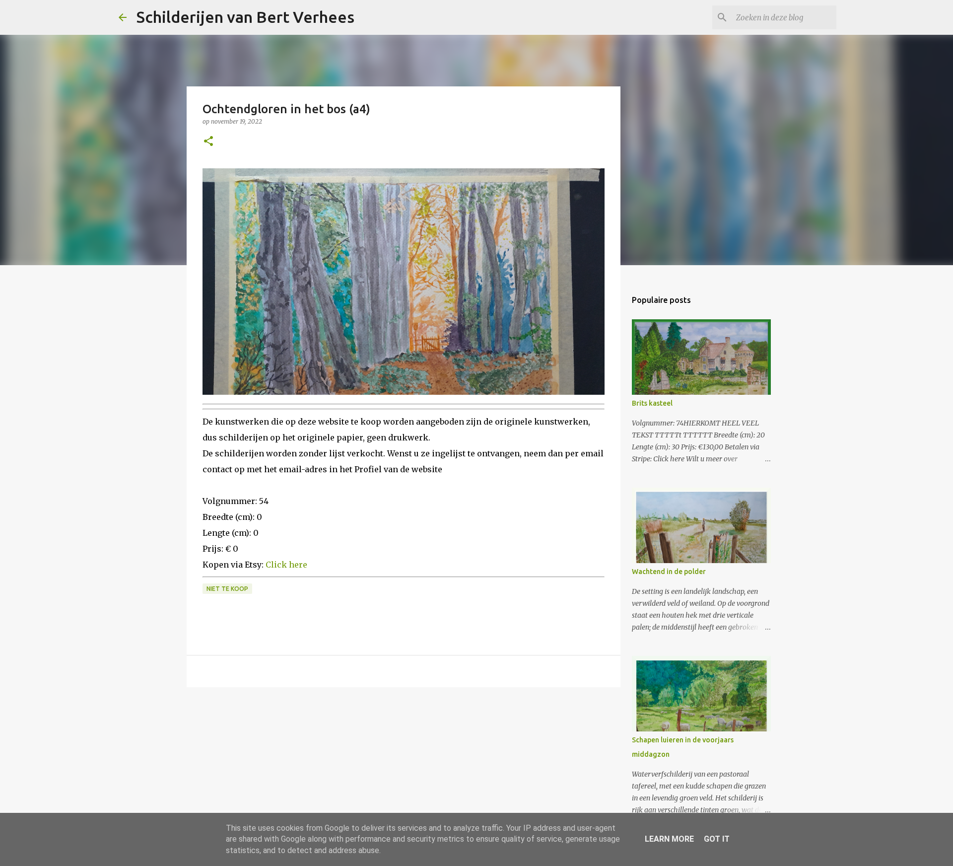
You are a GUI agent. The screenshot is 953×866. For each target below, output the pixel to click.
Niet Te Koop (227, 588)
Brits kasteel (652, 403)
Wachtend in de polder (669, 572)
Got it (717, 839)
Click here (286, 565)
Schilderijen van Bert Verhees (245, 17)
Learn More (669, 839)
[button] (208, 141)
